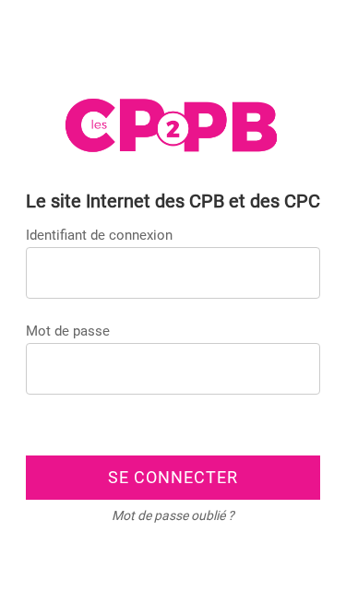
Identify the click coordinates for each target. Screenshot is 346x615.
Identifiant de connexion (99, 235)
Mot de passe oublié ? (173, 515)
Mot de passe (68, 331)
